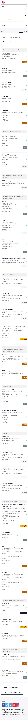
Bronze (16, 30)
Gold (7, 30)
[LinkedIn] (10, 705)
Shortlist (21, 30)
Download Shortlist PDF (12, 37)
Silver (11, 30)
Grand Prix (2, 30)
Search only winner (8, 20)
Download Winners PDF (11, 42)
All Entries (25, 30)
